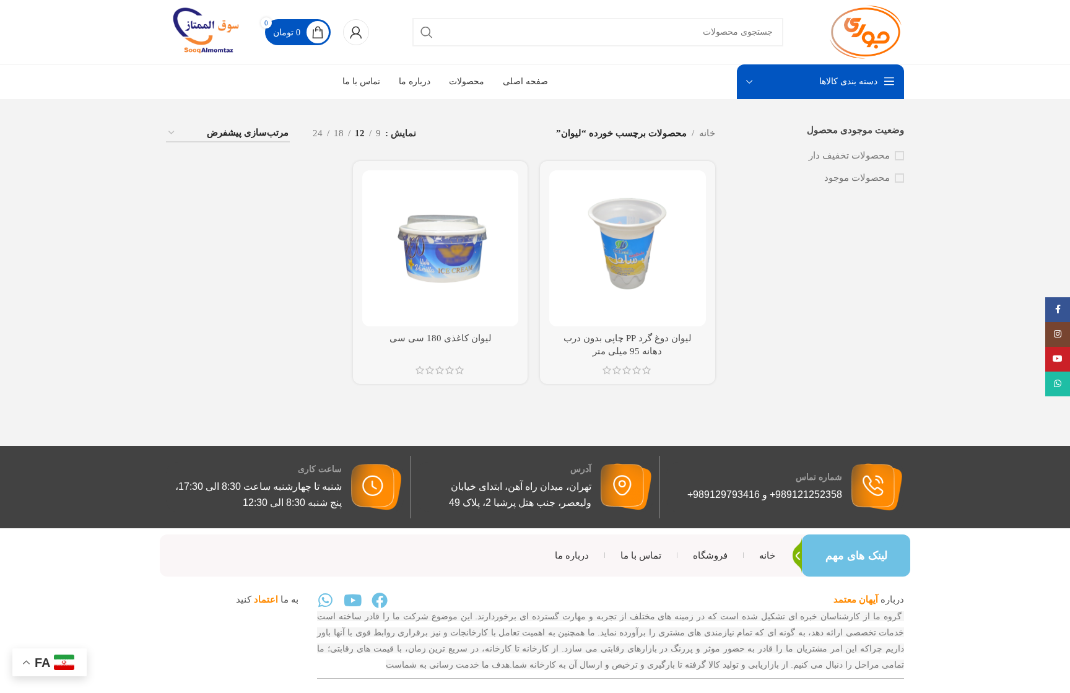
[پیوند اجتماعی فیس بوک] (1057, 309)
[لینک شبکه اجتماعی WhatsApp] (1057, 384)
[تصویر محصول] (627, 248)
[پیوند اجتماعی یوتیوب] (1057, 359)
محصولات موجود (857, 178)
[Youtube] (352, 600)
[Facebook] (380, 600)
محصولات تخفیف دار (849, 155)
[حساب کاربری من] (356, 32)
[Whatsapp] (325, 600)
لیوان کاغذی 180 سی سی (440, 338)
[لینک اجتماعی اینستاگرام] (1057, 334)
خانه (707, 133)
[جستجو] (426, 32)
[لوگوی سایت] (865, 31)
